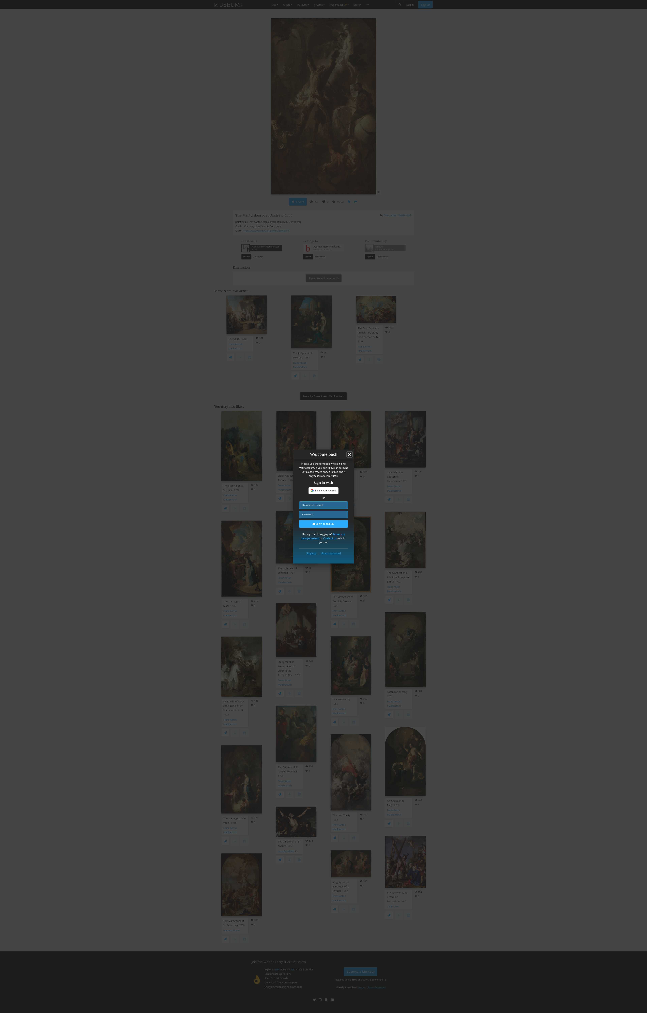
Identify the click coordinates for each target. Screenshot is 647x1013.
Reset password (331, 553)
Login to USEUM (324, 523)
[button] (324, 490)
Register (311, 553)
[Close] (349, 454)
